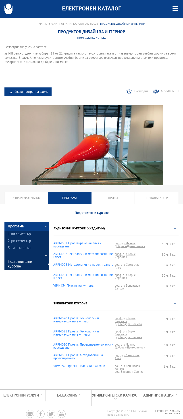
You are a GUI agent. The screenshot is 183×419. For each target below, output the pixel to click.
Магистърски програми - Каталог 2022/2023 (68, 24)
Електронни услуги (21, 395)
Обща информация (26, 198)
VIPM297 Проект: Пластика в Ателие (79, 366)
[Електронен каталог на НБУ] (8, 9)
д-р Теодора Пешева (128, 324)
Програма (69, 198)
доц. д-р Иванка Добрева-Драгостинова (130, 245)
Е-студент (141, 91)
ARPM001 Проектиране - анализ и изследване (77, 245)
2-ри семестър (19, 241)
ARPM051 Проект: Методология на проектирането (78, 357)
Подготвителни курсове (20, 264)
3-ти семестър (19, 248)
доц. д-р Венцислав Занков (127, 287)
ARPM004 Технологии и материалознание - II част (83, 277)
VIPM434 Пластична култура (73, 285)
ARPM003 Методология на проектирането (83, 265)
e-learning (67, 395)
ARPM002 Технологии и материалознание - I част (83, 256)
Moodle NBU (170, 91)
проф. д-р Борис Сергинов (125, 256)
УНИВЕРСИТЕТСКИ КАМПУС (114, 395)
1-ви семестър (19, 234)
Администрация (158, 395)
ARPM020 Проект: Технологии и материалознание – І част (76, 320)
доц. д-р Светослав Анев (127, 266)
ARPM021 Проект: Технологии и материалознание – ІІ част (76, 333)
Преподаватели (156, 198)
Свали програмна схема (31, 92)
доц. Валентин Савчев (130, 371)
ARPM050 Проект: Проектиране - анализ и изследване (83, 346)
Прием (113, 198)
